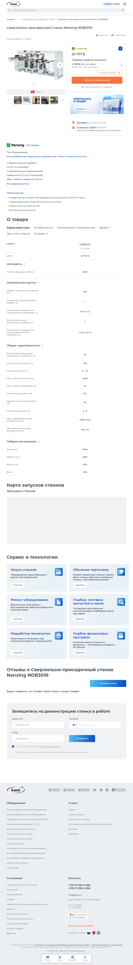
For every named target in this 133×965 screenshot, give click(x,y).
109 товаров (32, 145)
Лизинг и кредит (76, 814)
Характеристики (18, 227)
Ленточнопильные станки (19, 839)
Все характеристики (18, 184)
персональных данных (50, 746)
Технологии (12, 890)
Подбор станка (111, 4)
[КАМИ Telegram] (101, 790)
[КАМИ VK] (95, 790)
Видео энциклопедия (17, 914)
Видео (104, 227)
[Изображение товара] (36, 65)
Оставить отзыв (108, 683)
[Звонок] (60, 958)
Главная (10, 19)
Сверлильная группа (21, 282)
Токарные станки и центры (20, 834)
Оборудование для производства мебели (27, 819)
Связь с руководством (17, 923)
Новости (11, 909)
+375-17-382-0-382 (79, 885)
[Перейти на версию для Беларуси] (93, 933)
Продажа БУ (13, 868)
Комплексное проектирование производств (90, 824)
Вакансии (11, 933)
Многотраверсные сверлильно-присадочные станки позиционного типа (47, 156)
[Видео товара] (18, 100)
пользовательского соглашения (107, 945)
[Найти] (9, 10)
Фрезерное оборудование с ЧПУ (23, 824)
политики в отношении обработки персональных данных (62, 945)
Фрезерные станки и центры (21, 829)
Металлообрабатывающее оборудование (27, 810)
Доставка (82, 122)
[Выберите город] (99, 122)
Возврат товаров (15, 928)
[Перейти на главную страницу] (13, 3)
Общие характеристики (23, 345)
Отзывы (41, 233)
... (18, 19)
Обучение (73, 834)
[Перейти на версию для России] (88, 933)
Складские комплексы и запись (22, 885)
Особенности (43, 227)
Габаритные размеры (22, 441)
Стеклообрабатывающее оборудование (26, 853)
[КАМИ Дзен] (107, 790)
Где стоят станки (18, 233)
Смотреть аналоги (108, 72)
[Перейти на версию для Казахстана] (98, 933)
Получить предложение (97, 80)
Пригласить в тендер (78, 819)
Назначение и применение (76, 227)
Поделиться (120, 35)
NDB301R (85, 244)
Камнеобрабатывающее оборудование (26, 858)
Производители (14, 894)
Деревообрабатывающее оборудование (26, 814)
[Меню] (124, 3)
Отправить (82, 738)
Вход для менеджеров (80, 925)
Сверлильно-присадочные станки (38, 19)
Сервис (72, 810)
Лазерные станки (15, 843)
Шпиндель (14, 264)
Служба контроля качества (20, 919)
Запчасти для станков (17, 863)
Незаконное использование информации (27, 904)
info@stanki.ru (75, 895)
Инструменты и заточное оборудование (26, 848)
